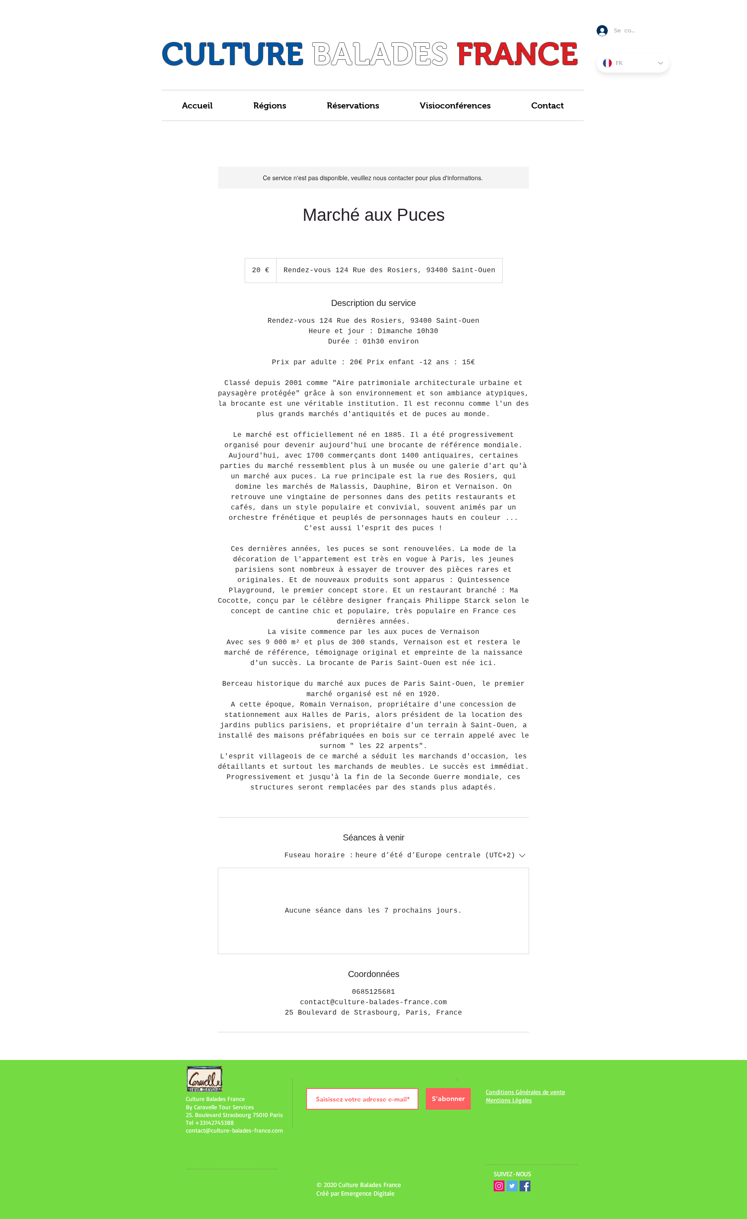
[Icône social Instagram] (499, 1186)
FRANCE (517, 54)
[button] (269, 105)
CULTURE (232, 54)
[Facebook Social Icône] (525, 1186)
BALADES (380, 54)
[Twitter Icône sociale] (512, 1186)
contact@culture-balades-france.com (234, 1130)
